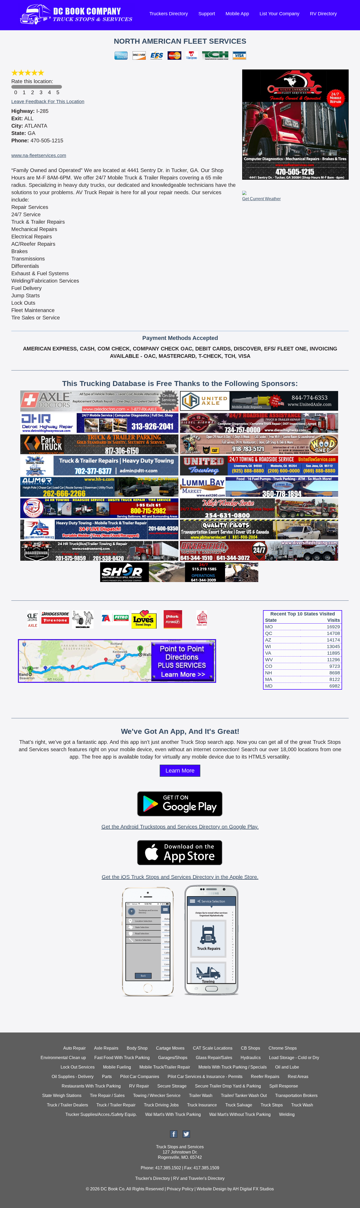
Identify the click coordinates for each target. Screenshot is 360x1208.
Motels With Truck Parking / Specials (232, 1067)
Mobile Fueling (117, 1067)
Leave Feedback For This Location (47, 101)
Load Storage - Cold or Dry (294, 1057)
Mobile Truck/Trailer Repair (164, 1067)
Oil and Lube (287, 1067)
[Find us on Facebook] (173, 1136)
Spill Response (283, 1086)
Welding (287, 1114)
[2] (32, 87)
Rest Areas (298, 1076)
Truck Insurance (202, 1105)
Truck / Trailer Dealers (67, 1105)
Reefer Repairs (265, 1076)
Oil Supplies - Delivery (73, 1076)
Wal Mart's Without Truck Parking (240, 1114)
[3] (41, 87)
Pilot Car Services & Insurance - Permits (205, 1076)
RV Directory (323, 13)
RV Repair (139, 1086)
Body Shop (137, 1048)
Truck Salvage (238, 1105)
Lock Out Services (78, 1067)
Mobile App (237, 13)
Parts (107, 1076)
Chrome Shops (283, 1048)
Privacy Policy (180, 1189)
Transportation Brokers (296, 1095)
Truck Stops (272, 1105)
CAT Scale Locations (212, 1048)
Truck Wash (302, 1105)
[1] (24, 87)
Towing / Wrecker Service (157, 1095)
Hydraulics (251, 1057)
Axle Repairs (106, 1048)
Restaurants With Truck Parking (91, 1086)
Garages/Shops (172, 1057)
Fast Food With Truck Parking (122, 1057)
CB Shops (250, 1048)
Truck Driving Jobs (161, 1105)
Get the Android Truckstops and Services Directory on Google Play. (180, 827)
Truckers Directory (168, 13)
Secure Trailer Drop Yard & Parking (228, 1086)
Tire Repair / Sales (107, 1095)
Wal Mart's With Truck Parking (173, 1114)
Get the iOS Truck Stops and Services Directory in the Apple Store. (180, 877)
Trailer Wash (200, 1095)
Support (206, 13)
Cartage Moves (170, 1048)
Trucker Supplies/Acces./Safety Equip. (101, 1114)
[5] (57, 87)
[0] (15, 87)
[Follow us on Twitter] (186, 1136)
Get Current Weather (261, 199)
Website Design (211, 1189)
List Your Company (279, 13)
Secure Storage (172, 1086)
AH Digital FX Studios (253, 1189)
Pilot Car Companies (139, 1076)
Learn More (180, 770)
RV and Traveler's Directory (199, 1178)
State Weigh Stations (61, 1095)
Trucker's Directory (152, 1178)
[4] (49, 87)
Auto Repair (74, 1048)
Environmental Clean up (63, 1057)
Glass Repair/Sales (214, 1057)
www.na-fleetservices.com (38, 155)
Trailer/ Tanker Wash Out (244, 1095)
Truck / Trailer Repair (115, 1105)
